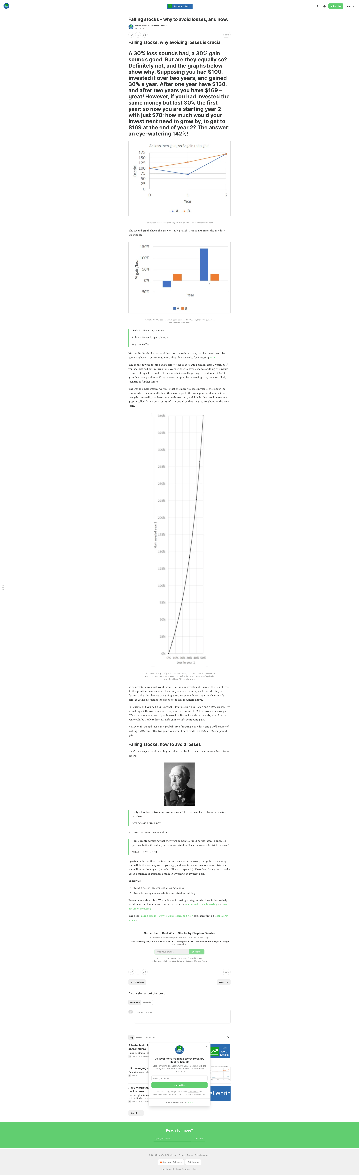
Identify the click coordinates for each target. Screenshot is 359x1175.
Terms (190, 1155)
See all (134, 1113)
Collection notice (202, 1155)
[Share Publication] (324, 6)
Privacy (182, 1155)
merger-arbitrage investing (201, 904)
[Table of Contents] (3, 587)
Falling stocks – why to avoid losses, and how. (166, 916)
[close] (206, 1046)
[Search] (318, 6)
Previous (139, 982)
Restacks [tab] (147, 1002)
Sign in (350, 6)
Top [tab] (131, 1037)
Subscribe (336, 6)
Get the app (193, 1162)
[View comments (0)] (138, 35)
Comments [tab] (135, 1002)
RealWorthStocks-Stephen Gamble (151, 25)
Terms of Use (193, 1091)
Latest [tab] (139, 1037)
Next (221, 982)
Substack (165, 1169)
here (212, 358)
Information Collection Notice (178, 1094)
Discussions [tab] (150, 1037)
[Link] (124, 42)
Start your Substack (172, 1162)
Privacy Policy (200, 1094)
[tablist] (140, 1002)
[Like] (131, 35)
